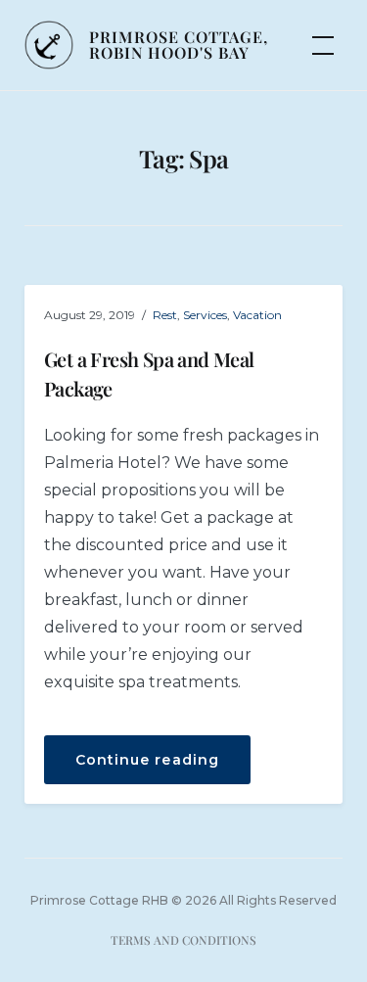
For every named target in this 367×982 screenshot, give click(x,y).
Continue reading (163, 767)
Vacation (257, 314)
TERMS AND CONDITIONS (183, 940)
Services (205, 314)
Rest (165, 314)
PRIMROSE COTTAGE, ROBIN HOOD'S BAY (178, 44)
